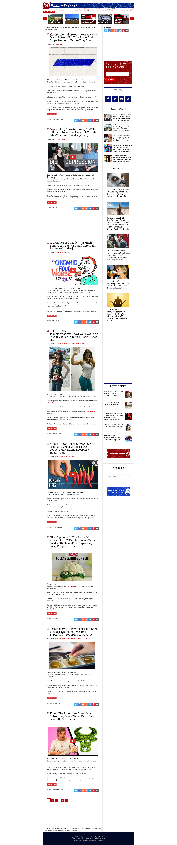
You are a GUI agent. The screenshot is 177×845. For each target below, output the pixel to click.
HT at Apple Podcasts (98, 839)
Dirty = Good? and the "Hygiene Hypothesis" (111, 403)
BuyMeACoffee (103, 837)
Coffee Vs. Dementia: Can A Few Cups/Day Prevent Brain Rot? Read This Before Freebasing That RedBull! (122, 127)
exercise (50, 403)
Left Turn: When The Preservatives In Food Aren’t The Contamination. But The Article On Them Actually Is (122, 158)
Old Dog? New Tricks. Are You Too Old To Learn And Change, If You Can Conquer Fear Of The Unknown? (122, 138)
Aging (56, 456)
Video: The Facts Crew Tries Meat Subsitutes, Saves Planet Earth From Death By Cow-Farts (73, 716)
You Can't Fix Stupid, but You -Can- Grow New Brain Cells (113, 426)
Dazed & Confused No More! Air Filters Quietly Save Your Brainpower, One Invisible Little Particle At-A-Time (122, 117)
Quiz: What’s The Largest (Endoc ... (104, 21)
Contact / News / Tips (91, 837)
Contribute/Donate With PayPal (118, 491)
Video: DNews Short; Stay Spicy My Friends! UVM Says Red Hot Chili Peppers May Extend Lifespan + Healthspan (71, 448)
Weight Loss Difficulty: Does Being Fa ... (120, 20)
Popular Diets (59, 44)
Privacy (83, 839)
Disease (57, 252)
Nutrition (58, 139)
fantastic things (73, 586)
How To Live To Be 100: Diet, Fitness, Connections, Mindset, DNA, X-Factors (113, 393)
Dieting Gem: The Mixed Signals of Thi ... (72, 20)
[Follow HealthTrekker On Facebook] (108, 99)
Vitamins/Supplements (69, 343)
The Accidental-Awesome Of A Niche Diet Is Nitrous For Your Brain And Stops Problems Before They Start (73, 37)
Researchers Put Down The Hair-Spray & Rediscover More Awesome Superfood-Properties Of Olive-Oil (74, 631)
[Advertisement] (62, 226)
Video (63, 139)
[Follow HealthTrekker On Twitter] (115, 99)
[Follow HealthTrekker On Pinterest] (121, 99)
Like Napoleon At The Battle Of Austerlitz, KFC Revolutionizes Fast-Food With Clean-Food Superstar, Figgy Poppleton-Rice (72, 542)
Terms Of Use (76, 839)
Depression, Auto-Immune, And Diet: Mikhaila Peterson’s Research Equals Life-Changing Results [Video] (73, 132)
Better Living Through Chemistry (69, 638)
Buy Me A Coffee (49, 12)
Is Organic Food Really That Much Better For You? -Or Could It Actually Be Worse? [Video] (73, 245)
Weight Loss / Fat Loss (83, 343)
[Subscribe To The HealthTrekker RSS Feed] (128, 99)
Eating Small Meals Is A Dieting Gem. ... (55, 21)
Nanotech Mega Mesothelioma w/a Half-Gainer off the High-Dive (112, 438)
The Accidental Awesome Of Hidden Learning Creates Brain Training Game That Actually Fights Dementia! (122, 148)
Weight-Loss (91, 411)
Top (82, 837)
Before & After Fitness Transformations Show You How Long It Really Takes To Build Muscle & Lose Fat (74, 335)
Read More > (52, 114)
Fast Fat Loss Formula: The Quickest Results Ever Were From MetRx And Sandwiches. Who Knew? (113, 416)
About (89, 839)
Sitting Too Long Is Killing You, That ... (88, 21)
